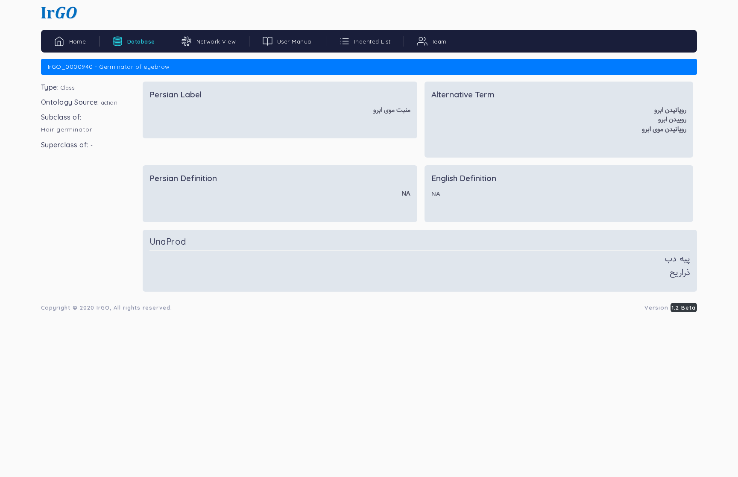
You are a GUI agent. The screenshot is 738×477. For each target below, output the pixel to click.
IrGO (103, 307)
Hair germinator (66, 129)
